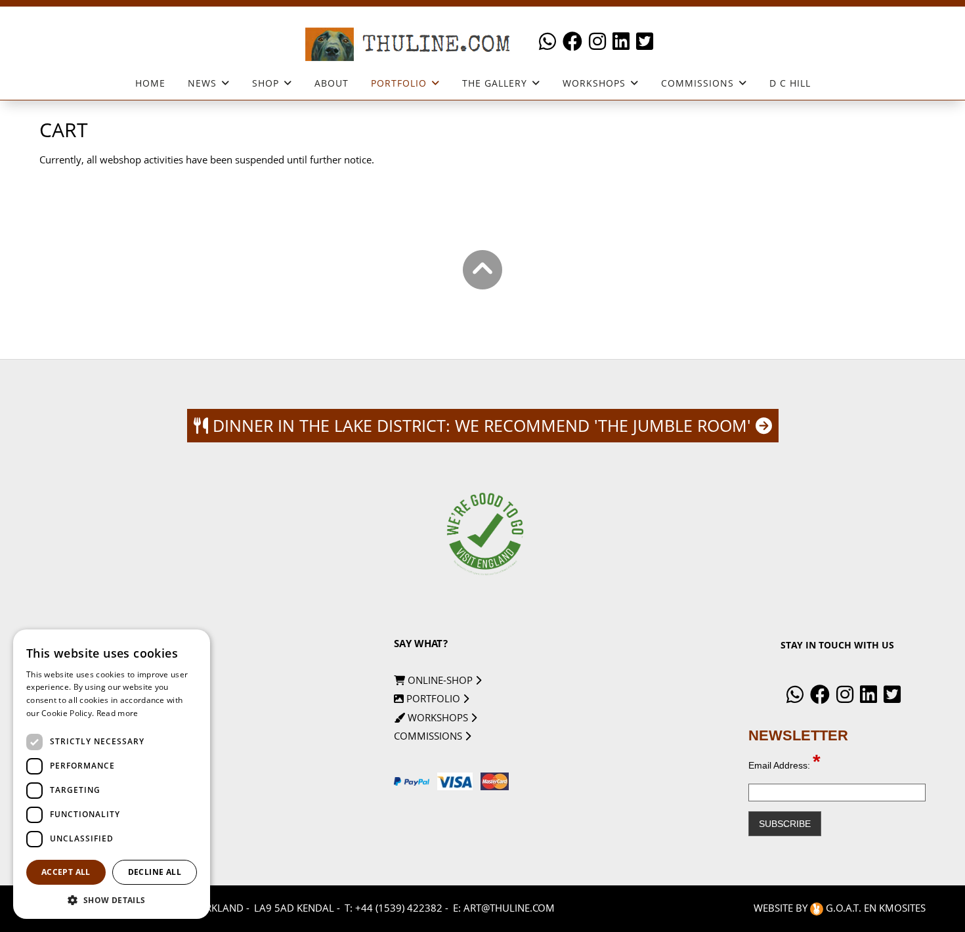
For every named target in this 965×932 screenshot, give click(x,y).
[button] (111, 899)
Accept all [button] (66, 872)
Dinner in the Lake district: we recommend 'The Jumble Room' (482, 425)
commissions (429, 736)
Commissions (697, 83)
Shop (265, 83)
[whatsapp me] (547, 42)
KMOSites (902, 907)
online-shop (440, 680)
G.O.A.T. (843, 907)
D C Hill (790, 83)
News (202, 83)
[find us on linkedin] (621, 42)
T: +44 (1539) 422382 (393, 908)
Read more (117, 713)
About (331, 83)
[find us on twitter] (644, 42)
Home (150, 83)
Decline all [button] (154, 872)
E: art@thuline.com (504, 908)
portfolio (433, 698)
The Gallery (494, 83)
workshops (594, 83)
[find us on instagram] (597, 42)
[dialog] (111, 774)
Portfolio (399, 83)
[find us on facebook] (572, 42)
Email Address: (784, 765)
